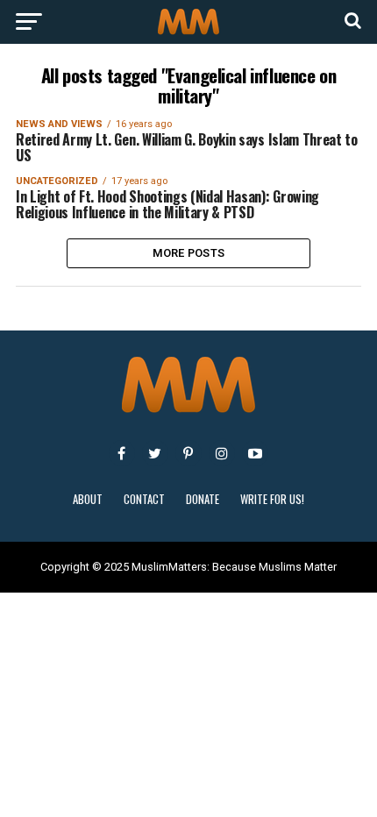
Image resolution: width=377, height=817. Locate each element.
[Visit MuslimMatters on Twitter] (155, 453)
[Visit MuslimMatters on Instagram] (222, 453)
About (88, 499)
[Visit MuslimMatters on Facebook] (122, 453)
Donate (202, 499)
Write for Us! (272, 499)
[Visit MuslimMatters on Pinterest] (188, 453)
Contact (144, 499)
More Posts (189, 252)
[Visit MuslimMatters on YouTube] (255, 453)
